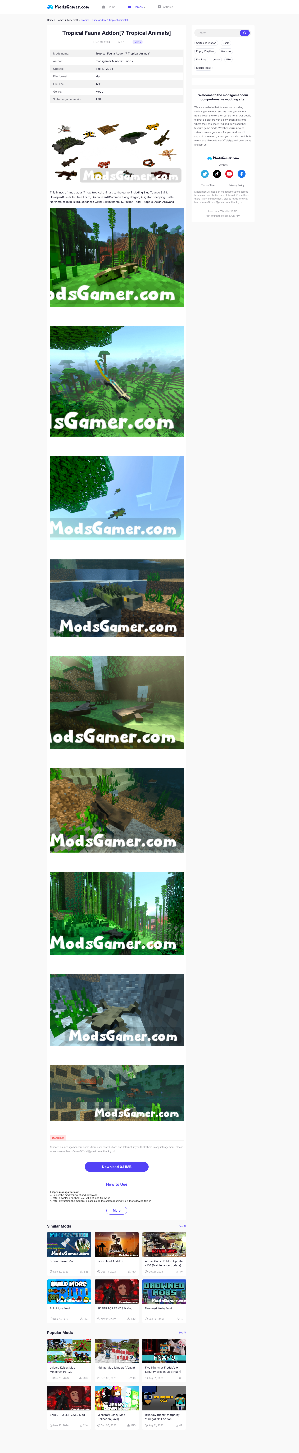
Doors (226, 42)
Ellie (228, 59)
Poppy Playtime (205, 51)
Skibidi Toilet (203, 67)
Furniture (201, 59)
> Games (59, 20)
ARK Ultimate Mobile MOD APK (223, 215)
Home (50, 20)
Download (117, 1167)
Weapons (226, 51)
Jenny (216, 59)
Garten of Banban (206, 42)
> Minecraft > (73, 20)
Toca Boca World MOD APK (223, 211)
